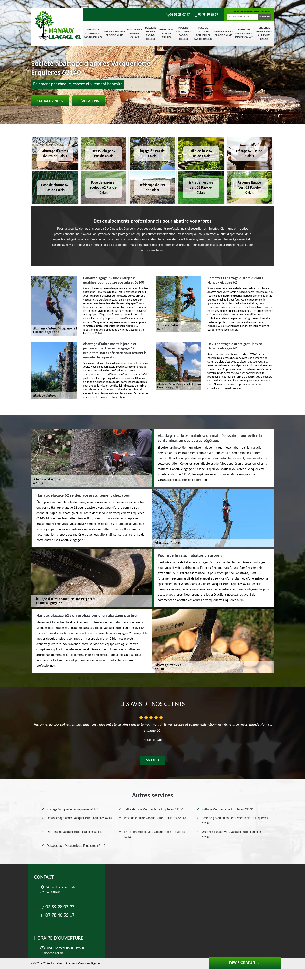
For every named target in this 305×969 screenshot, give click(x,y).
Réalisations (89, 101)
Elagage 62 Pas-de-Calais (134, 33)
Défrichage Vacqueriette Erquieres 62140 (74, 832)
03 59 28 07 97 (180, 14)
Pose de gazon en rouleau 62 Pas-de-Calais (203, 33)
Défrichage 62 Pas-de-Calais (223, 33)
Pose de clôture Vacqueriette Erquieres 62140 (155, 818)
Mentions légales (88, 963)
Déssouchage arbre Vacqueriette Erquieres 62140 (80, 818)
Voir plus (152, 760)
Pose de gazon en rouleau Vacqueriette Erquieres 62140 (235, 820)
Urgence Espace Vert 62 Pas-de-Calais (264, 33)
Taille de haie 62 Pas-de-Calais (150, 33)
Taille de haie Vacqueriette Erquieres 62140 (153, 809)
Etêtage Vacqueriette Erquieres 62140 (227, 809)
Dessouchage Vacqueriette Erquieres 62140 (76, 846)
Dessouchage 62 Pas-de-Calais (114, 33)
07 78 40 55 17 (208, 14)
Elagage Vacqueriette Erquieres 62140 (72, 809)
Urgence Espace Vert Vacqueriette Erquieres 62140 (231, 834)
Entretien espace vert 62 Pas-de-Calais (244, 33)
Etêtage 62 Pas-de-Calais (166, 33)
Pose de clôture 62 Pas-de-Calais (183, 33)
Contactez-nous (50, 101)
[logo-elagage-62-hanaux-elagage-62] (57, 23)
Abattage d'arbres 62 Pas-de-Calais (93, 33)
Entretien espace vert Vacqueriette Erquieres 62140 (154, 834)
